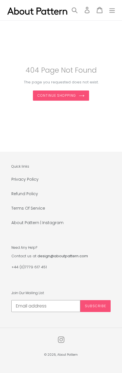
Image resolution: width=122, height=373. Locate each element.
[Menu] (112, 10)
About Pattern (67, 354)
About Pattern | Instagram (37, 223)
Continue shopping (56, 95)
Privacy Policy (25, 179)
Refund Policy (24, 194)
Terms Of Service (28, 208)
